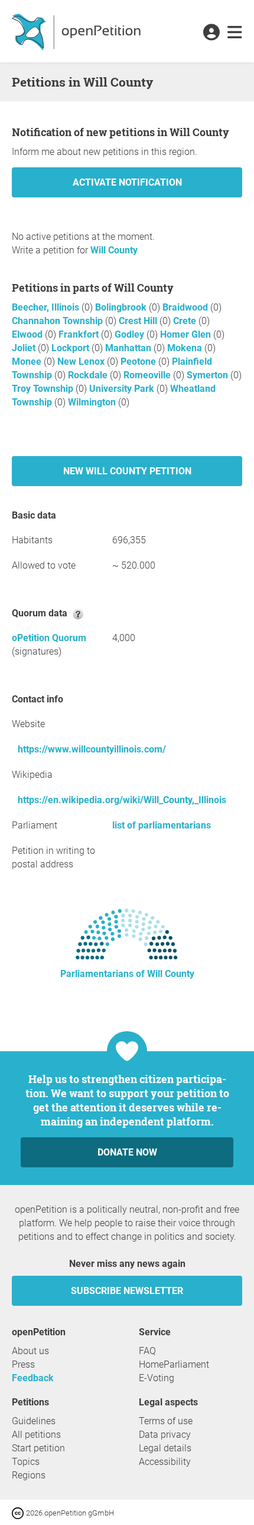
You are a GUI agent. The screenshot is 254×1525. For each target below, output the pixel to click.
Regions (28, 1475)
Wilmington (93, 402)
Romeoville (148, 375)
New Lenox (82, 361)
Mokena (185, 348)
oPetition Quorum (49, 637)
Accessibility (165, 1461)
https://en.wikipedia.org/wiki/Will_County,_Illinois (122, 800)
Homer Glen (186, 334)
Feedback (33, 1378)
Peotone (139, 361)
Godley (130, 334)
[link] (234, 33)
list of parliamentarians (161, 825)
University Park (123, 388)
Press (23, 1364)
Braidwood (186, 307)
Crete (185, 320)
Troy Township (44, 388)
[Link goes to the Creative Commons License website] (19, 1512)
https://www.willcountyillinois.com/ (92, 749)
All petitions (36, 1434)
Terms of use (166, 1421)
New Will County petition (127, 471)
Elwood (28, 334)
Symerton (208, 375)
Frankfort (79, 334)
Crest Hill (139, 320)
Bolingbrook (122, 307)
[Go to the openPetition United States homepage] (78, 31)
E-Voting (156, 1378)
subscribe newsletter (127, 1290)
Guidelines (34, 1421)
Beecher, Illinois (47, 307)
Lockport (71, 348)
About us (30, 1350)
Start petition (38, 1448)
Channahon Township (58, 320)
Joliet (25, 348)
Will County (114, 250)
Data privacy (165, 1434)
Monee (28, 361)
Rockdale (89, 375)
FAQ (147, 1350)
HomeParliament (174, 1364)
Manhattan (129, 348)
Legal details (165, 1448)
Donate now (127, 1152)
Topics (26, 1461)
